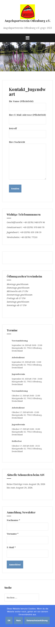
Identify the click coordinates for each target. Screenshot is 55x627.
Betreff (13, 128)
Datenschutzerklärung (37, 620)
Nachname (13, 520)
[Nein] (51, 616)
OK (9, 620)
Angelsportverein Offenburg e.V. (28, 21)
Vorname (12, 533)
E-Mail (11, 547)
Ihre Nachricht (17, 141)
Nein (18, 620)
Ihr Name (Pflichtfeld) (21, 101)
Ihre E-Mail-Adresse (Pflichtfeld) (27, 114)
